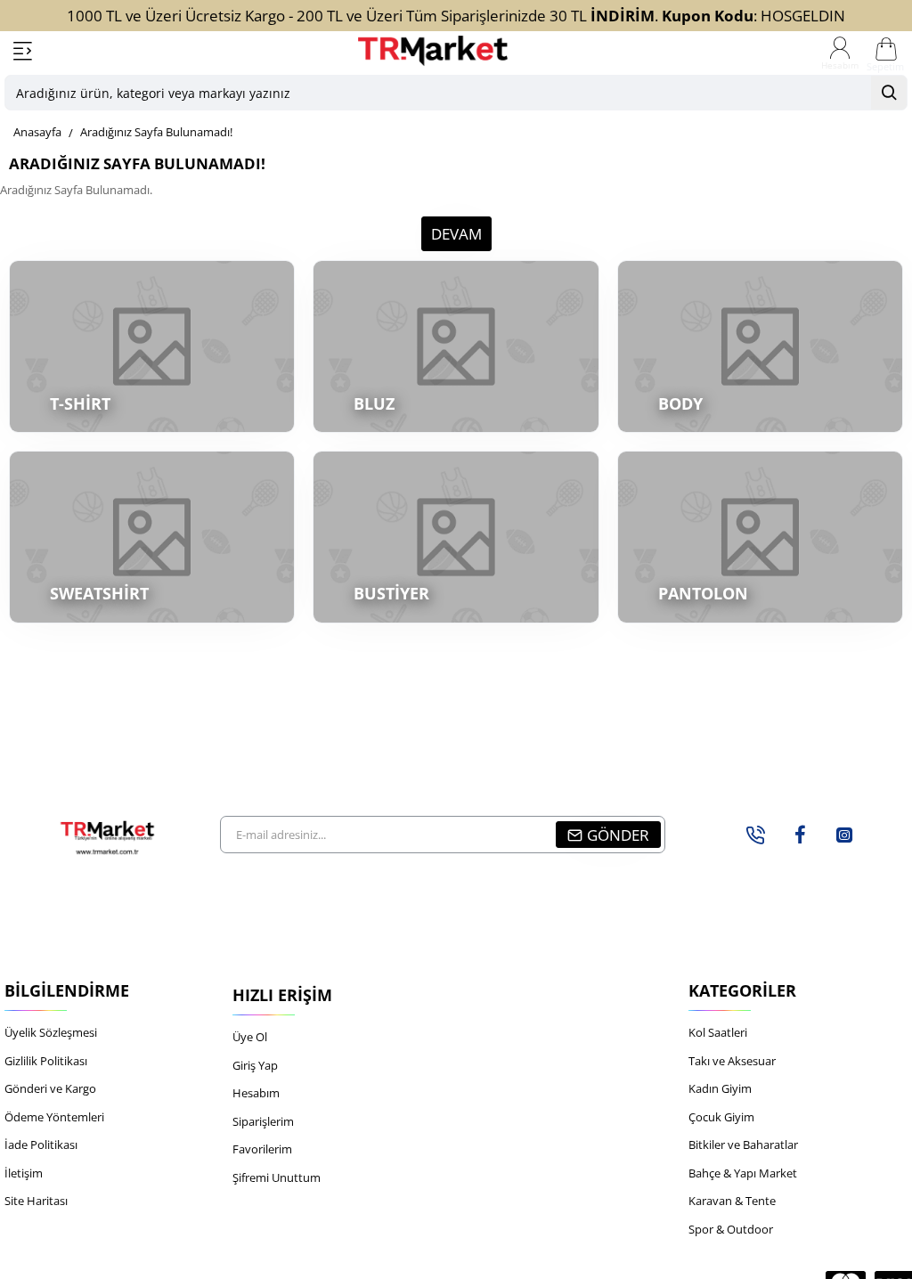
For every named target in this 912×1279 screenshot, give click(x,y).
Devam (456, 234)
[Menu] (22, 50)
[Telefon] (755, 834)
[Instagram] (844, 834)
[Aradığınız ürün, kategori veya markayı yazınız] (889, 93)
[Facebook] (800, 834)
